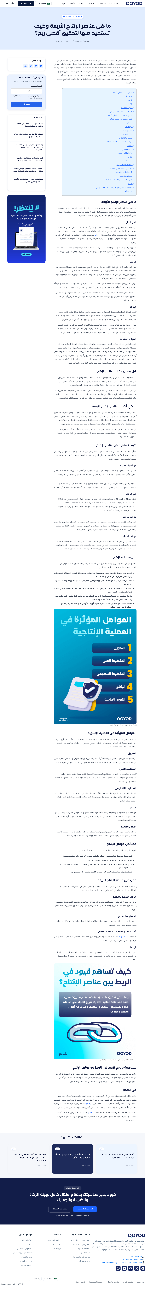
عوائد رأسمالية (127, 123)
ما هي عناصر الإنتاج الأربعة (123, 92)
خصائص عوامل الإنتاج (124, 165)
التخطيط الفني (127, 149)
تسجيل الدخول (26, 3)
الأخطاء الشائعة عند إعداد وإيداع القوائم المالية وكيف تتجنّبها (28, 136)
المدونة (77, 16)
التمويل (130, 146)
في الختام (129, 191)
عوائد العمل (128, 134)
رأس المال (129, 96)
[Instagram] (118, 1268)
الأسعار (72, 3)
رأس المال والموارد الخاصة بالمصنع (119, 180)
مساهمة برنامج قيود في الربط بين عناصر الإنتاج (114, 187)
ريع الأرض (129, 127)
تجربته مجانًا (88, 1104)
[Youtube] (130, 1268)
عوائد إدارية (128, 130)
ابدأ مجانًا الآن (10, 3)
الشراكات (81, 3)
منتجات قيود (113, 3)
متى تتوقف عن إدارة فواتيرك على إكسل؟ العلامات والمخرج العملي (28, 181)
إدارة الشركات (67, 16)
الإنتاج (130, 157)
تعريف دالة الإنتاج (126, 138)
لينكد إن (91, 1113)
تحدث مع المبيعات (60, 1209)
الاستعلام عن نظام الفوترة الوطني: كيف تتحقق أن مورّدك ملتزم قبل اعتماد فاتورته (28, 170)
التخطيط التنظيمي (125, 153)
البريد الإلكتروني (36, 86)
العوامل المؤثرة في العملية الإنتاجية (119, 142)
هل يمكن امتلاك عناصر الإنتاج (121, 111)
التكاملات (102, 3)
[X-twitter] (136, 1268)
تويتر (84, 1113)
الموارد (63, 3)
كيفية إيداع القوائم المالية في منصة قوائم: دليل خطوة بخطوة (30, 125)
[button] (41, 66)
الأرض (130, 100)
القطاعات (91, 3)
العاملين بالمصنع (126, 176)
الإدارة (130, 104)
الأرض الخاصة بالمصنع (124, 172)
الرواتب (97, 235)
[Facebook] (142, 1268)
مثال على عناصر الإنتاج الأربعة (121, 168)
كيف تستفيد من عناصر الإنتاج (121, 119)
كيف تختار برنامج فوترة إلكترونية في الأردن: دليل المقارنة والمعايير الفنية (30, 159)
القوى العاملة (127, 161)
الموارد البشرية (127, 108)
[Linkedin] (124, 1268)
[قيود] (134, 3)
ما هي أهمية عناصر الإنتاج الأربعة (120, 115)
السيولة (122, 937)
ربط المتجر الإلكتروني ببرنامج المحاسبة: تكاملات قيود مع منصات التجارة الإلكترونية (29, 147)
